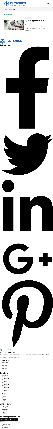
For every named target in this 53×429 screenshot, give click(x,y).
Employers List (5, 409)
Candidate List (5, 388)
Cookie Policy (5, 427)
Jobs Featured (5, 400)
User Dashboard (5, 375)
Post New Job (5, 364)
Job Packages (5, 362)
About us (4, 393)
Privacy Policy (5, 425)
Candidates (4, 367)
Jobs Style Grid (5, 394)
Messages (4, 396)
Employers (4, 368)
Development (28, 17)
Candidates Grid (5, 381)
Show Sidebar (8, 14)
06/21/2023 (34, 24)
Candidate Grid (5, 387)
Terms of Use (5, 370)
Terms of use (4, 413)
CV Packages (5, 379)
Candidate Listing (6, 378)
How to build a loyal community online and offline (35, 21)
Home (5, 9)
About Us (4, 412)
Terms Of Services (6, 424)
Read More (27, 32)
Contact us (4, 397)
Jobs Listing (4, 365)
